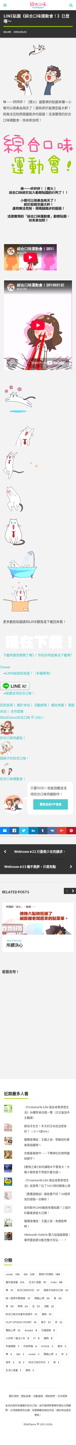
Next (73, 891)
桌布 (10, 1362)
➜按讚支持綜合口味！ (19, 693)
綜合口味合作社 (28, 1290)
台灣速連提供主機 (20, 1410)
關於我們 (14, 1396)
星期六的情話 (49, 1274)
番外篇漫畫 (15, 1282)
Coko (56, 1282)
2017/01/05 (14, 940)
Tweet (5, 667)
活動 (49, 1306)
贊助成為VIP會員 (50, 804)
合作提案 (17, 711)
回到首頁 (6, 705)
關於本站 (23, 705)
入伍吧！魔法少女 (17, 1338)
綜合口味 (32, 1405)
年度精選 (12, 1346)
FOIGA (47, 1346)
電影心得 (13, 1330)
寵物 (48, 1338)
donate (31, 1330)
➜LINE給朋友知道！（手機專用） (27, 673)
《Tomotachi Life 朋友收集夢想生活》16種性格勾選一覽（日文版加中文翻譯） (47, 1112)
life (8, 32)
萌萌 (23, 1306)
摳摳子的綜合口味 (56, 1290)
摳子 (46, 1322)
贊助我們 (50, 1396)
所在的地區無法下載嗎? (55, 655)
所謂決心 (14, 945)
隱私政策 (26, 1396)
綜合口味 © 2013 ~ (22, 717)
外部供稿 (30, 1346)
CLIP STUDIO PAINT (21, 1322)
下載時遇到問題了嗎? (18, 655)
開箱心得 (41, 1298)
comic (12, 1274)
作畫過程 (48, 1330)
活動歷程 (40, 705)
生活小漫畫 (37, 1282)
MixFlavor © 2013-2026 (38, 1424)
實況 (62, 1346)
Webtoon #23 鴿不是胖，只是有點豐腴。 (35, 867)
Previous (67, 891)
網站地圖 (57, 705)
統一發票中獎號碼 (18, 1298)
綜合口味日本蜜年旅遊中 (21, 1314)
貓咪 (47, 1314)
